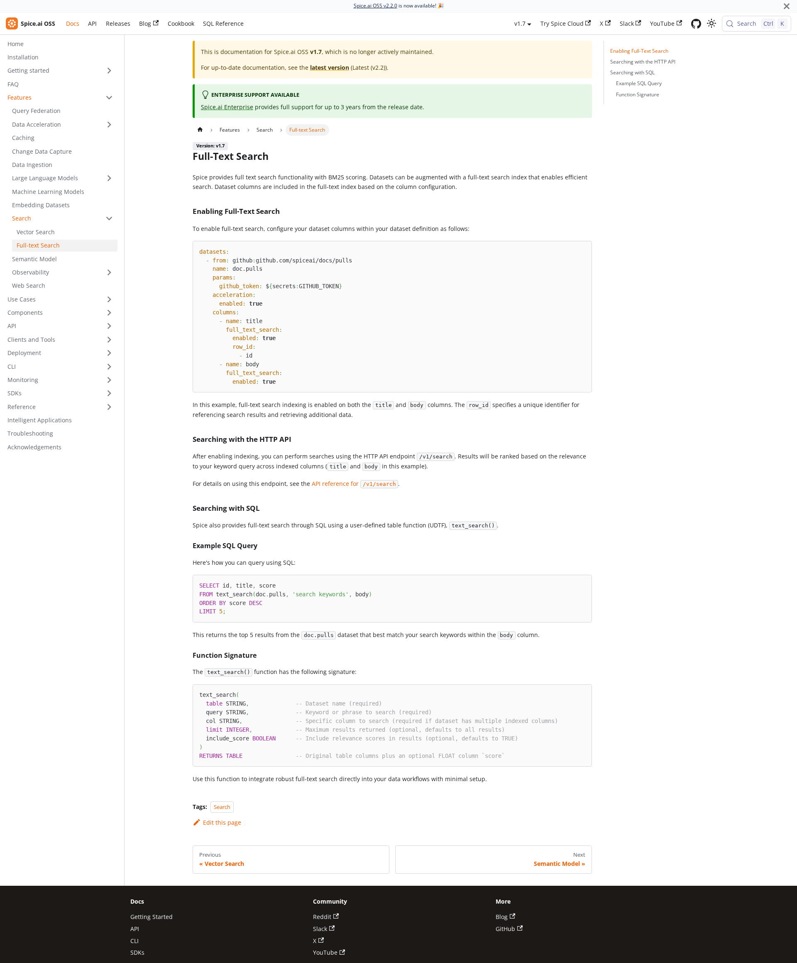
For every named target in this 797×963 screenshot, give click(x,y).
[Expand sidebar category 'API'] (109, 326)
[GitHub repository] (696, 23)
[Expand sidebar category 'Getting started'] (109, 71)
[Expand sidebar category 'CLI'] (109, 366)
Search (222, 807)
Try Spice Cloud (562, 23)
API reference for (354, 484)
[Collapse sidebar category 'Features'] (109, 98)
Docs (72, 23)
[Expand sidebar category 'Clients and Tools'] (109, 339)
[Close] (786, 6)
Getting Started (151, 917)
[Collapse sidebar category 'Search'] (109, 219)
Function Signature (637, 94)
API (92, 23)
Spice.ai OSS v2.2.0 (375, 5)
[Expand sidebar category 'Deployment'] (109, 353)
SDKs (137, 952)
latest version (329, 67)
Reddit (322, 917)
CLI (134, 941)
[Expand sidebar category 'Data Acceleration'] (109, 124)
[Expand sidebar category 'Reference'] (109, 407)
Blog (145, 23)
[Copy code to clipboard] (582, 250)
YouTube (662, 23)
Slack (627, 23)
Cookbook (181, 23)
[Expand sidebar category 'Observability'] (109, 273)
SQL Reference (223, 23)
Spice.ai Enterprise (227, 107)
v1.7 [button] (520, 23)
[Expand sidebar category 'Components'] (109, 313)
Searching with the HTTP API (642, 62)
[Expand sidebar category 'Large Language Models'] (109, 178)
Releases (118, 23)
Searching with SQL (632, 72)
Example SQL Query (639, 83)
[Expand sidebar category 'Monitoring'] (109, 380)
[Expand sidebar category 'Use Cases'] (109, 299)
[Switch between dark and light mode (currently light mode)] (711, 23)
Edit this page (222, 822)
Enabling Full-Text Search (639, 51)
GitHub (505, 929)
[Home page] (200, 130)
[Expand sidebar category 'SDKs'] (109, 393)
